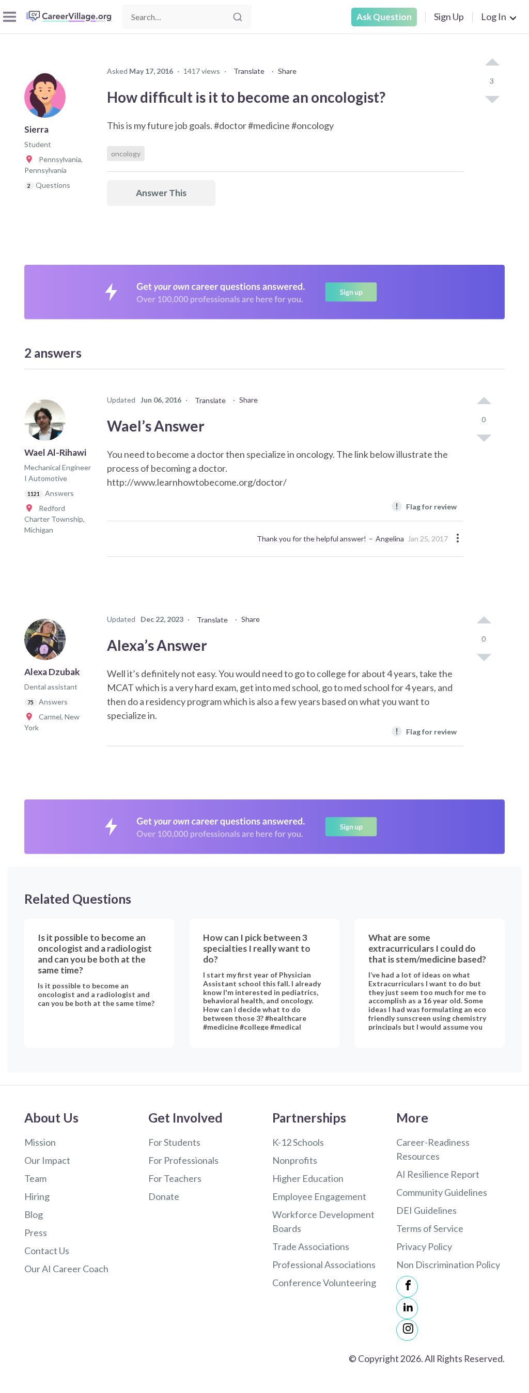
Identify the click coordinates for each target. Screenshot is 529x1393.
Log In (493, 16)
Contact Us (46, 1250)
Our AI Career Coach (66, 1268)
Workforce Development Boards (323, 1221)
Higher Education (308, 1178)
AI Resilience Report (437, 1174)
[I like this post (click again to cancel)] (491, 63)
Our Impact (47, 1160)
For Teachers (174, 1178)
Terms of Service (429, 1228)
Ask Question (384, 16)
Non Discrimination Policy (448, 1264)
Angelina (390, 538)
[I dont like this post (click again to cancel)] (491, 98)
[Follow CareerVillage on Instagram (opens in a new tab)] (407, 1330)
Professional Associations (324, 1264)
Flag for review (426, 506)
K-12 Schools (298, 1142)
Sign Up (449, 16)
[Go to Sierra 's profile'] (47, 100)
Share (287, 71)
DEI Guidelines (426, 1210)
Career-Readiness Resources (433, 1149)
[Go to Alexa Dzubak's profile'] (47, 642)
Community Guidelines (441, 1192)
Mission (40, 1142)
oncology (126, 153)
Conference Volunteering (324, 1282)
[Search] (237, 17)
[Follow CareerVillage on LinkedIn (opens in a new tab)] (407, 1308)
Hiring (37, 1196)
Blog (33, 1214)
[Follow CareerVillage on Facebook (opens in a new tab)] (407, 1287)
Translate (249, 71)
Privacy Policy (424, 1246)
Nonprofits (294, 1160)
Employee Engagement (319, 1196)
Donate (163, 1196)
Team (35, 1178)
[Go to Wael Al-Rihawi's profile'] (47, 423)
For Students (174, 1142)
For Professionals (183, 1160)
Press (35, 1232)
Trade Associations (310, 1246)
